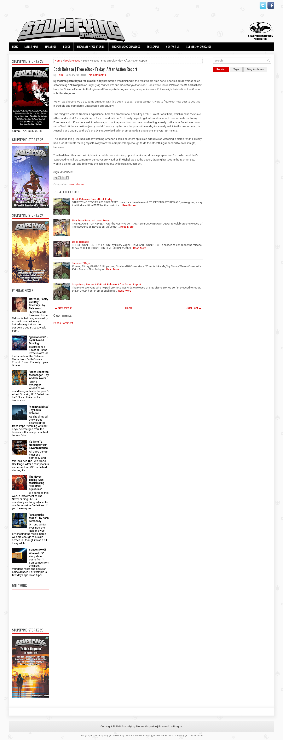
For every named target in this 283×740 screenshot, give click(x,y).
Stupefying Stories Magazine (139, 726)
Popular (221, 69)
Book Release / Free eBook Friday (92, 199)
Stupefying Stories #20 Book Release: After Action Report (106, 284)
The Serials (153, 46)
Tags (236, 69)
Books (66, 46)
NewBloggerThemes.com (189, 735)
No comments (97, 74)
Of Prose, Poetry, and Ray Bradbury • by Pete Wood (38, 303)
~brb (60, 74)
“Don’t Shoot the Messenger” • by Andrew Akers (39, 375)
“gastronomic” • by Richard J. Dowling (38, 340)
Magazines (51, 46)
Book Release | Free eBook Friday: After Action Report (95, 69)
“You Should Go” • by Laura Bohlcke (39, 410)
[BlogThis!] (59, 178)
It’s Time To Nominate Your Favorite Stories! (38, 444)
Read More (128, 205)
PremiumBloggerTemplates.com (154, 735)
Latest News (31, 46)
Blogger (178, 726)
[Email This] (55, 178)
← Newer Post (63, 307)
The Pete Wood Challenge (126, 46)
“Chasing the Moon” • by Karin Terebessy (39, 518)
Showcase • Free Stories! (91, 46)
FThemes (96, 735)
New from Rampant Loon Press (90, 220)
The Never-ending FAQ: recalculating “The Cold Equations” (36, 483)
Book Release (80, 241)
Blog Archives (255, 69)
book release (72, 60)
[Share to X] (63, 178)
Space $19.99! (37, 549)
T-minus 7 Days (81, 263)
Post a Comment (63, 323)
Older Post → (193, 307)
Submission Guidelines (199, 46)
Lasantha (129, 735)
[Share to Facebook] (67, 178)
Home (15, 46)
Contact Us (173, 46)
